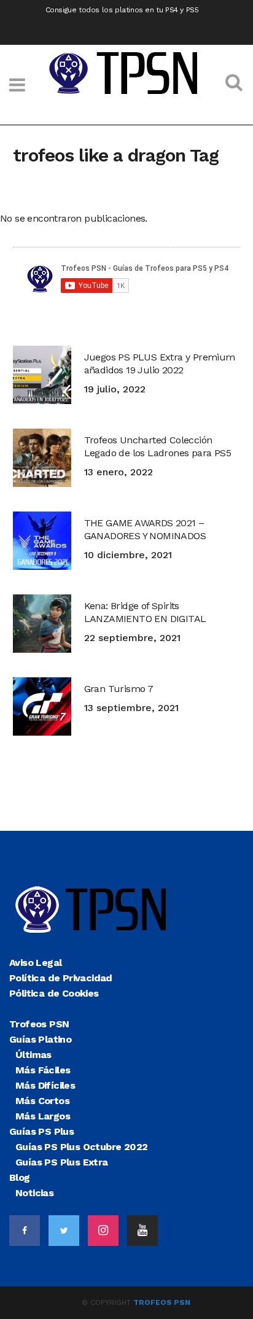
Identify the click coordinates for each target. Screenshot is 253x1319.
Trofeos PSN (161, 1302)
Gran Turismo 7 (119, 689)
